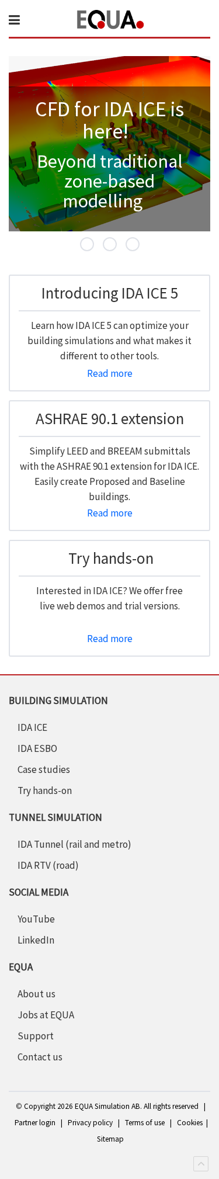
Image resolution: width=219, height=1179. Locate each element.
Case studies (44, 769)
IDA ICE (32, 727)
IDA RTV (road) (48, 865)
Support (36, 1035)
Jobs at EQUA (46, 1014)
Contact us (40, 1056)
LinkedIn (36, 940)
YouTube (36, 919)
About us (36, 993)
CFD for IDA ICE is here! (93, 245)
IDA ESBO (37, 748)
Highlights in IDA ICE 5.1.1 (139, 245)
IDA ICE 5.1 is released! (116, 245)
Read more (110, 373)
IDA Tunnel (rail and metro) (74, 844)
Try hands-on (45, 790)
